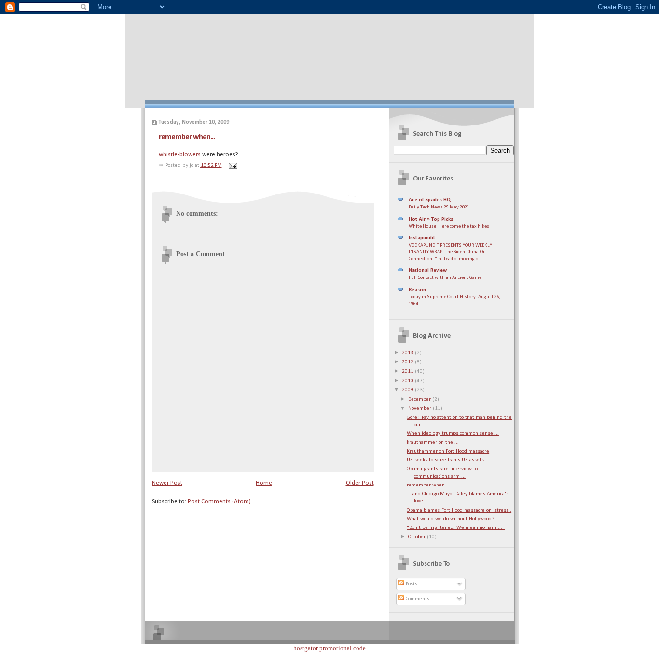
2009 (408, 390)
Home (264, 483)
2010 (408, 381)
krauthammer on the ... (433, 442)
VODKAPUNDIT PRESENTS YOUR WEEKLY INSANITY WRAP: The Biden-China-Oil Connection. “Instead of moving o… (450, 252)
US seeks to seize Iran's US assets (445, 460)
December (420, 399)
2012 (408, 362)
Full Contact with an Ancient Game (445, 277)
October (417, 537)
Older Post (360, 483)
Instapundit (422, 238)
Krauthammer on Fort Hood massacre (448, 451)
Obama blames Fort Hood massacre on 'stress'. (459, 510)
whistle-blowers (180, 155)
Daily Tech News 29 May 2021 (439, 207)
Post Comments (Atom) (219, 502)
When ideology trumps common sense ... (453, 433)
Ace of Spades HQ (430, 200)
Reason (417, 289)
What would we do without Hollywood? (450, 519)
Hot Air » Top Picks (431, 219)
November (420, 408)
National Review (428, 270)
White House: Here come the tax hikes (449, 226)
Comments (416, 599)
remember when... (187, 137)
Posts (410, 584)
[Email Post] (232, 165)
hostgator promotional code (329, 648)
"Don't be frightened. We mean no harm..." (456, 527)
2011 (408, 371)
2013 (408, 353)
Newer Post (167, 483)
